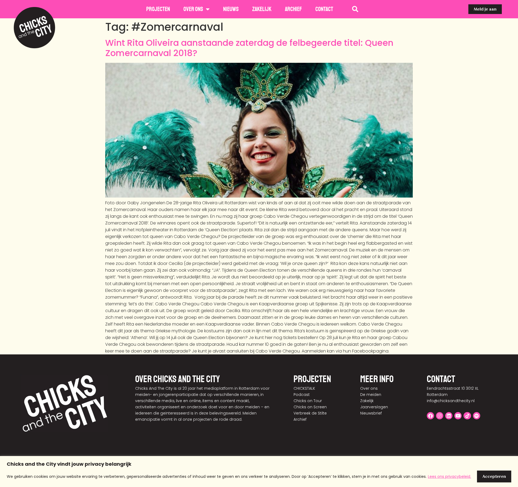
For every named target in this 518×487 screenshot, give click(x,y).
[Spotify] (476, 415)
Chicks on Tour (308, 400)
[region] (259, 471)
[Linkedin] (448, 415)
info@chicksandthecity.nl (451, 400)
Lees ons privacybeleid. (449, 476)
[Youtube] (458, 415)
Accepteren (494, 476)
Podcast (302, 394)
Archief (293, 9)
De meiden (370, 394)
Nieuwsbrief (371, 413)
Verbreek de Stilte (310, 413)
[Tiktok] (467, 415)
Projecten (158, 9)
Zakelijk (261, 9)
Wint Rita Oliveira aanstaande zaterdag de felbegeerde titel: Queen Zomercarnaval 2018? (249, 48)
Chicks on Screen (310, 407)
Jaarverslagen (374, 407)
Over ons (193, 9)
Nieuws (231, 9)
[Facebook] (430, 415)
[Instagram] (439, 415)
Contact (324, 9)
